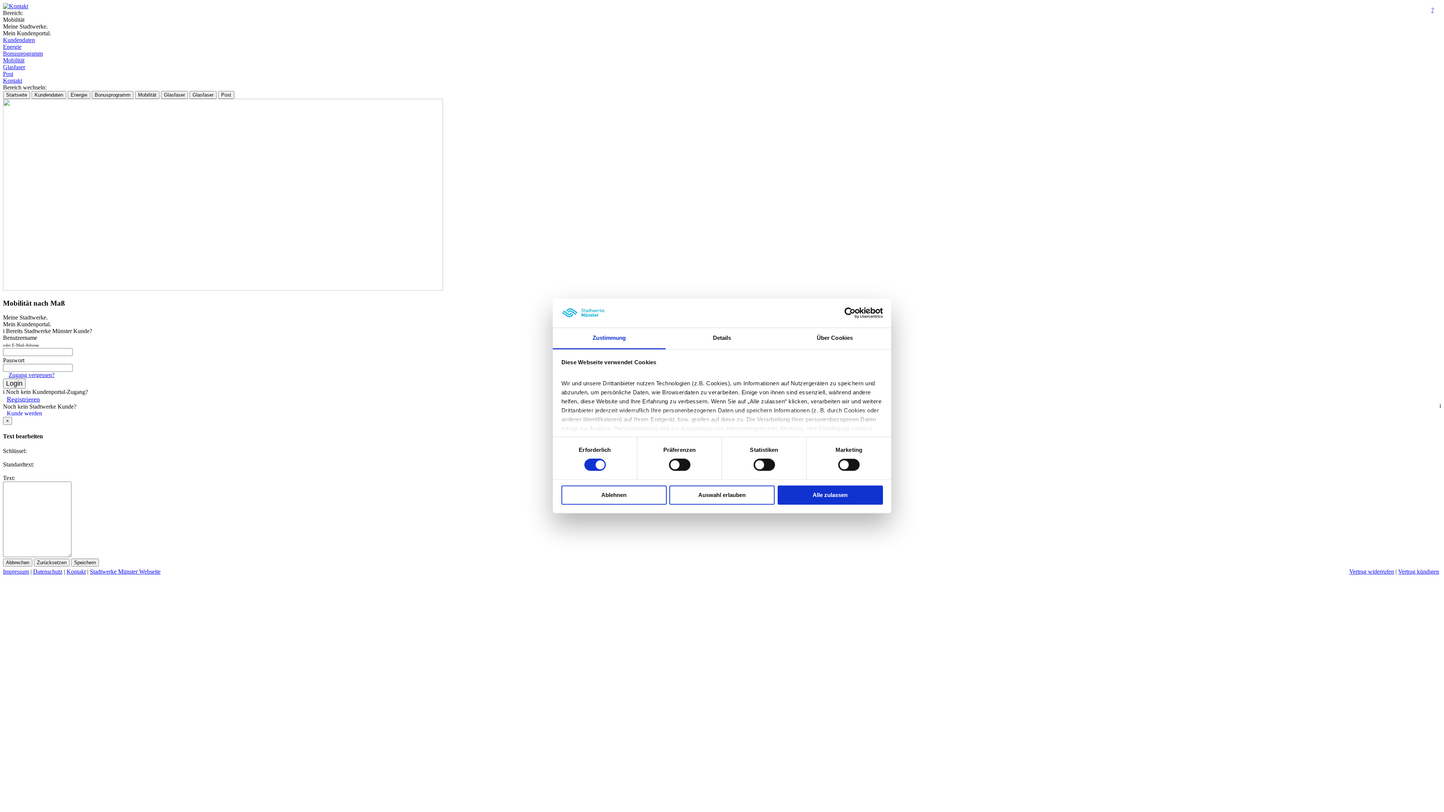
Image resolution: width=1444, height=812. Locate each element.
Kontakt (12, 80)
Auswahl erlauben (722, 495)
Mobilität (13, 60)
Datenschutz (47, 571)
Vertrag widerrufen (1371, 571)
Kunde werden (24, 413)
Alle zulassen (830, 495)
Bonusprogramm (23, 53)
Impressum (16, 571)
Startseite (16, 95)
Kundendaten (19, 40)
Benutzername (21, 341)
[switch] (679, 465)
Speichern (85, 562)
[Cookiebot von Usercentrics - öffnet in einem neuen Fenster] (850, 313)
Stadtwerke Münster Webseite (125, 571)
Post (8, 74)
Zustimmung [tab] (609, 338)
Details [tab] (722, 338)
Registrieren (23, 399)
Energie (12, 47)
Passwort (13, 360)
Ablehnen (613, 495)
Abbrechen (17, 562)
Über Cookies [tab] (835, 338)
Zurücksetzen (52, 562)
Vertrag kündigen (1418, 571)
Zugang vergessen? (32, 375)
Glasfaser (14, 67)
